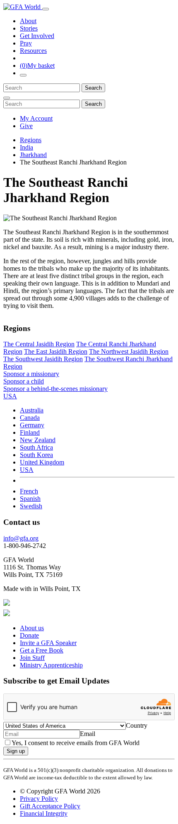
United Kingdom (42, 462)
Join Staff (32, 657)
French (29, 491)
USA (27, 469)
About (28, 20)
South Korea (36, 454)
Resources (33, 50)
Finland (30, 432)
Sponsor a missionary (31, 373)
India (26, 147)
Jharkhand (33, 154)
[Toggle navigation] (45, 9)
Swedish (31, 506)
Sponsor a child (23, 381)
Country (136, 725)
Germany (32, 425)
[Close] (6, 98)
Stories (29, 28)
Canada (30, 417)
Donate (29, 635)
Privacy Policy (39, 798)
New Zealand (37, 439)
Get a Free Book (41, 650)
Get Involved (37, 35)
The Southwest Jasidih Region (43, 358)
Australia (31, 410)
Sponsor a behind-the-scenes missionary (55, 388)
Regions (30, 139)
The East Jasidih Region (55, 351)
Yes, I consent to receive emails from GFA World (76, 742)
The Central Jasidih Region (39, 344)
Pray (26, 43)
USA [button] (10, 396)
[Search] (23, 75)
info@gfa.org (20, 538)
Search (93, 88)
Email (87, 733)
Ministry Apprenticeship (51, 665)
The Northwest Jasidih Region (128, 351)
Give (26, 125)
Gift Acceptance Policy (50, 806)
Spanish (30, 498)
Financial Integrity (43, 813)
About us (32, 627)
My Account (36, 118)
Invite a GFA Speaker (48, 642)
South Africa (36, 447)
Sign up (16, 751)
